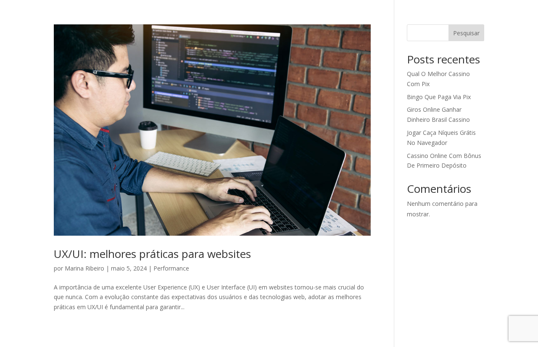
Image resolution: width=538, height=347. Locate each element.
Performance (171, 268)
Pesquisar (466, 33)
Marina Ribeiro (84, 268)
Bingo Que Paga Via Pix (439, 97)
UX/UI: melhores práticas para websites (152, 253)
